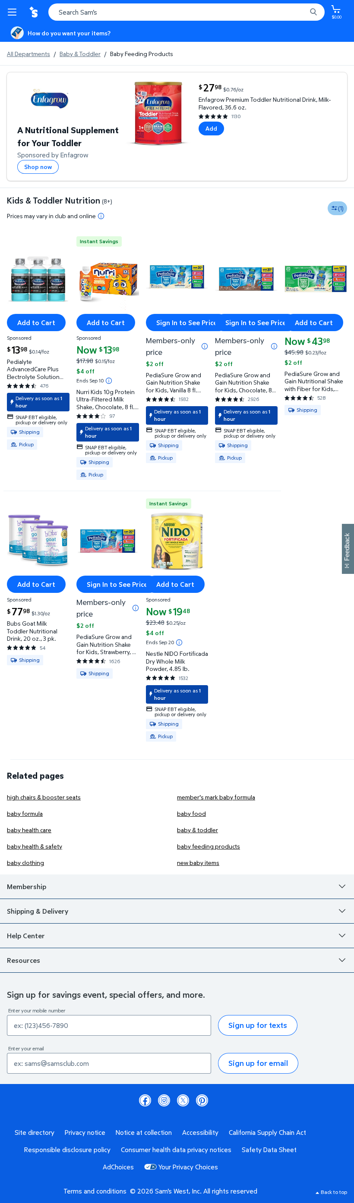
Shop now (38, 167)
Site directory (34, 1132)
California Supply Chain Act (267, 1132)
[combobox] (186, 12)
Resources (23, 960)
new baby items (198, 862)
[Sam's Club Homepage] (34, 12)
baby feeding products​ (208, 846)
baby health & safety (34, 846)
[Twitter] (183, 1100)
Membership (26, 886)
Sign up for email (258, 1063)
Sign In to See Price (186, 322)
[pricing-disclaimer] (101, 216)
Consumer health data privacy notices (176, 1149)
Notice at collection (144, 1132)
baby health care (29, 830)
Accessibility (200, 1132)
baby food (191, 813)
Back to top (334, 1192)
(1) (341, 208)
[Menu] (14, 12)
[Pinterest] (202, 1100)
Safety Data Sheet (269, 1149)
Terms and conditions (94, 1191)
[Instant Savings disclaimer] (108, 380)
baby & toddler (197, 830)
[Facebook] (145, 1100)
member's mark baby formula (216, 797)
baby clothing (25, 862)
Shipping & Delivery (37, 911)
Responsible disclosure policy (67, 1149)
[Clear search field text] (302, 12)
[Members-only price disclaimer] (204, 346)
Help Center (26, 935)
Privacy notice (85, 1132)
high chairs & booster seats (44, 797)
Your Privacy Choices (188, 1167)
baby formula (25, 813)
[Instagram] (164, 1100)
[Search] (313, 12)
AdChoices (118, 1167)
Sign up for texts (257, 1025)
